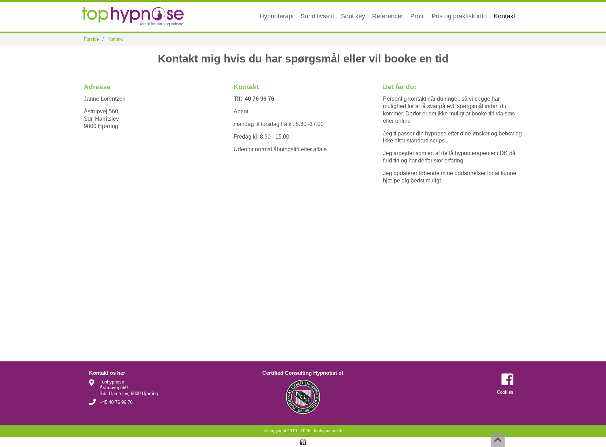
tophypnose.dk (328, 431)
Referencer (387, 16)
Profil (417, 16)
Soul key (353, 16)
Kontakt (504, 16)
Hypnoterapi (277, 16)
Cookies (505, 392)
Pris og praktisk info (459, 16)
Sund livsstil (317, 16)
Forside (91, 39)
